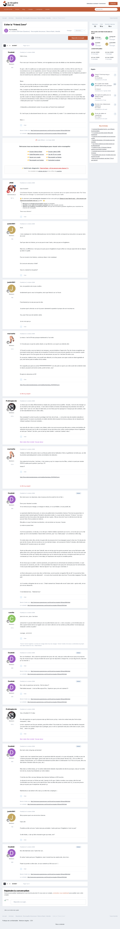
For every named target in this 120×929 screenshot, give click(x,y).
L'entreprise (39, 9)
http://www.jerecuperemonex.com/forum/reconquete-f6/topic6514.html (47, 133)
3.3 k (12, 349)
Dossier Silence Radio (35, 151)
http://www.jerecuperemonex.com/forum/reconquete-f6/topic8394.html (50, 130)
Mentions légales (24, 920)
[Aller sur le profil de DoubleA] (6, 31)
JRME (11, 183)
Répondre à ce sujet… (20, 902)
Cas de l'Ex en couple (54, 154)
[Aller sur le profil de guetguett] (106, 38)
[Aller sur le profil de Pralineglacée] (12, 407)
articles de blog (42, 171)
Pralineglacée (11, 401)
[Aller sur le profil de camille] (12, 619)
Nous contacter (60, 924)
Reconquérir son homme (36, 160)
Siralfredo (99, 78)
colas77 (99, 117)
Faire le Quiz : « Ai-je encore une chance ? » (54, 168)
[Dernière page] (19, 45)
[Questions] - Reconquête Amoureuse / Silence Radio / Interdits (41, 31)
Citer (25, 125)
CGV (31, 920)
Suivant (14, 45)
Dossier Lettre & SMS (54, 151)
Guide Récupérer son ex (36, 154)
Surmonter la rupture (54, 160)
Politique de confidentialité (10, 920)
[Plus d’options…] (84, 52)
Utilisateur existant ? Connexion (96, 3)
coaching (59, 171)
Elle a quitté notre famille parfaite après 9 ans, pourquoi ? (103, 85)
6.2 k (12, 628)
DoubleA (14, 29)
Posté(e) (27, 52)
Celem (99, 107)
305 (12, 67)
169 (12, 239)
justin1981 (11, 224)
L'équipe (30, 9)
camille (11, 612)
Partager (69, 30)
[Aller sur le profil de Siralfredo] (92, 75)
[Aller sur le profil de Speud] (92, 84)
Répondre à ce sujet (78, 38)
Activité (48, 9)
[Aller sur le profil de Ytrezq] (92, 95)
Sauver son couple (34, 157)
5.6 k (12, 416)
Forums (17, 9)
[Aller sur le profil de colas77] (92, 114)
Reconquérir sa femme (54, 157)
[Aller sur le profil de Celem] (92, 104)
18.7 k (12, 198)
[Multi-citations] (21, 125)
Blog (23, 9)
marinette (11, 334)
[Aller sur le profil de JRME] (12, 189)
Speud (99, 89)
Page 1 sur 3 (26, 45)
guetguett (112, 36)
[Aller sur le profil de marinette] (12, 340)
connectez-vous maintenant (61, 893)
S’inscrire (113, 3)
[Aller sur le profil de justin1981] (12, 230)
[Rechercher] (116, 9)
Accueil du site (8, 9)
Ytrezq (99, 98)
